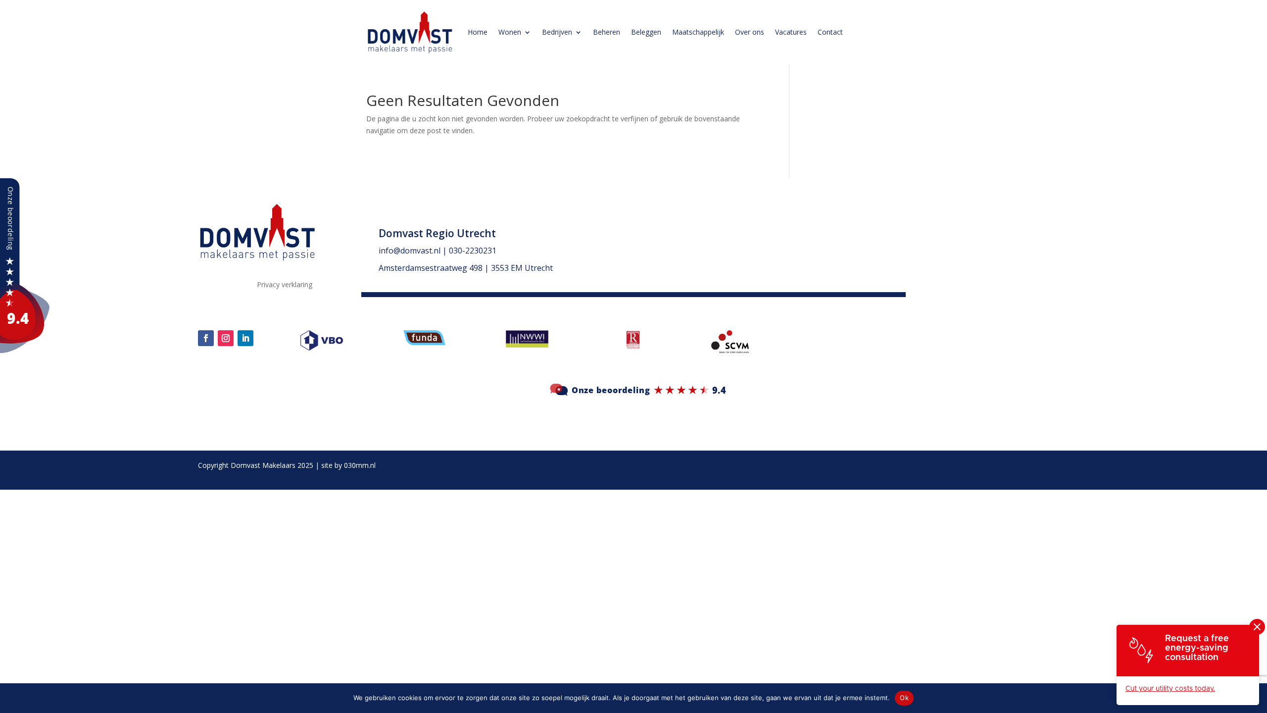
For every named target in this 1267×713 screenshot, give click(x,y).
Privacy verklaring (284, 285)
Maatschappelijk (698, 32)
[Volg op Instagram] (226, 338)
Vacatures (791, 32)
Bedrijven (557, 32)
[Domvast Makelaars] (24, 350)
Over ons (749, 32)
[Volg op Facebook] (206, 338)
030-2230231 (472, 250)
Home (477, 32)
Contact (830, 32)
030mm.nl (360, 465)
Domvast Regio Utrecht (437, 233)
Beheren (606, 32)
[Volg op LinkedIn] (245, 338)
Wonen (509, 32)
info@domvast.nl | (414, 250)
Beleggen (646, 32)
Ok (904, 698)
